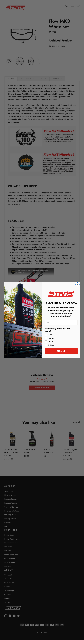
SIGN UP (61, 351)
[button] (61, 293)
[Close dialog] (77, 284)
